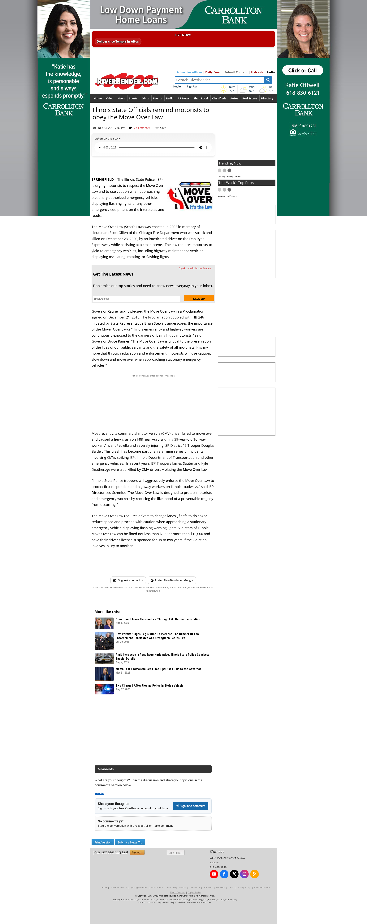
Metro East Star (177, 892)
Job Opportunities (139, 887)
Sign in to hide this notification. (195, 268)
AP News (183, 98)
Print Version (102, 842)
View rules (99, 794)
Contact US (195, 887)
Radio (270, 72)
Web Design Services (176, 887)
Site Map (208, 887)
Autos (234, 98)
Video (109, 98)
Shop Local (201, 98)
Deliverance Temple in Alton (118, 41)
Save (162, 128)
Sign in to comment (192, 806)
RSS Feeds (220, 887)
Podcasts (257, 72)
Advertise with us (189, 72)
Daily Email (213, 72)
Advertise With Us (119, 887)
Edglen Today (194, 892)
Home (98, 98)
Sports (133, 98)
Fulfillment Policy (262, 887)
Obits (145, 98)
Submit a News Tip (130, 842)
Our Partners (157, 887)
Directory (267, 98)
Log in (177, 86)
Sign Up (192, 86)
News (121, 98)
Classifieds (219, 98)
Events (157, 98)
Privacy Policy (244, 887)
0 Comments (142, 128)
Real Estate (249, 98)
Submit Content (236, 72)
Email (179, 852)
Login (171, 852)
